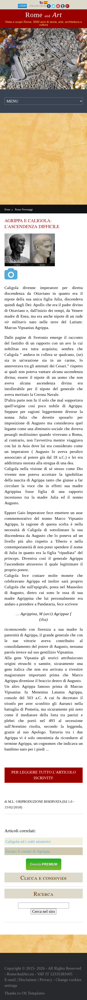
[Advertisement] (43, 159)
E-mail (10, 979)
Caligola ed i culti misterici (28, 841)
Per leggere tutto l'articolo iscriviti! (43, 775)
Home (7, 209)
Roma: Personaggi (24, 209)
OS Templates (33, 993)
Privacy (46, 979)
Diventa (43, 864)
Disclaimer (28, 979)
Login (22, 5)
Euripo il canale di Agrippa (27, 851)
